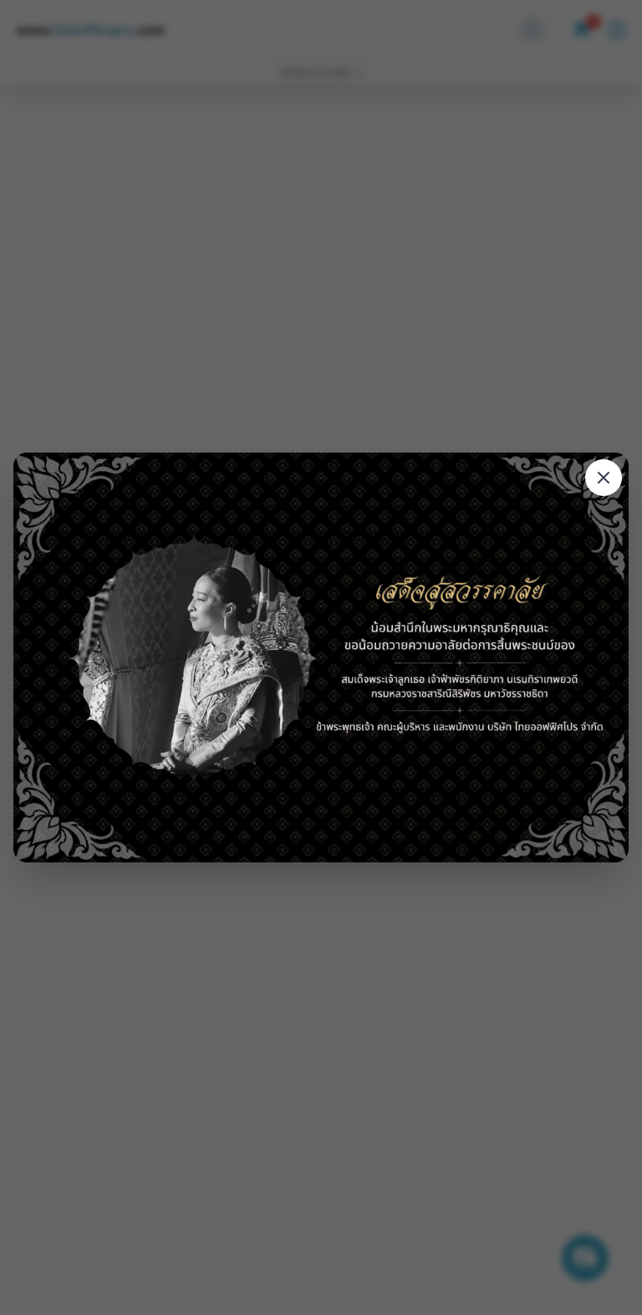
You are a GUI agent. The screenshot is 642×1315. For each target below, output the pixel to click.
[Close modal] (603, 477)
